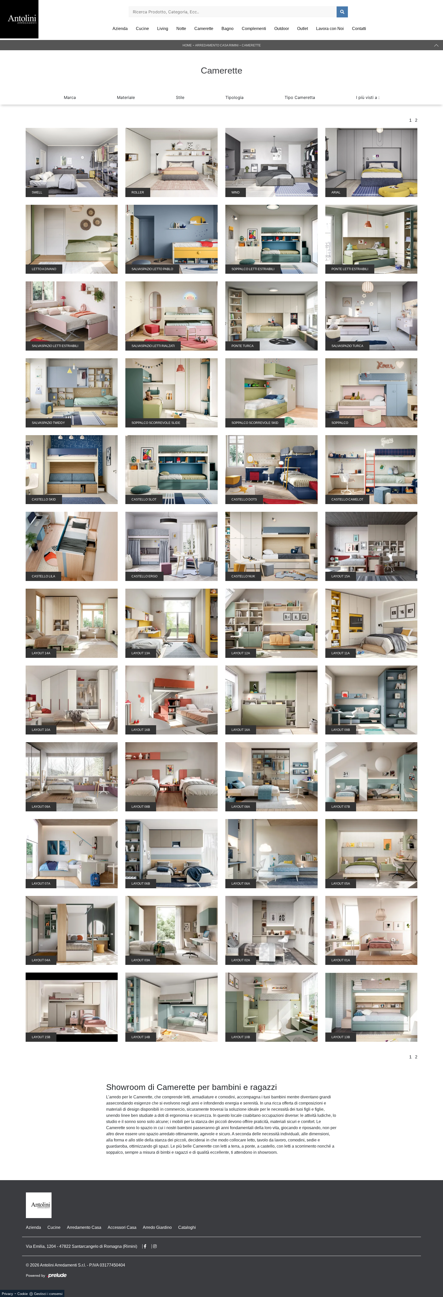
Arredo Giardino (157, 1227)
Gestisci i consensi (48, 1294)
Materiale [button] (126, 97)
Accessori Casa (122, 1227)
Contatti (359, 28)
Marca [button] (70, 97)
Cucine (142, 28)
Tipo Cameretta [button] (300, 97)
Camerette (203, 28)
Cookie (22, 1294)
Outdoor (281, 28)
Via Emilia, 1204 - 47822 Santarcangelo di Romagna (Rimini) (81, 1246)
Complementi (254, 28)
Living (162, 28)
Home (187, 45)
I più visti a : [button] (367, 97)
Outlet (302, 28)
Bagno (228, 28)
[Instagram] (157, 1246)
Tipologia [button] (234, 97)
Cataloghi (187, 1227)
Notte (181, 28)
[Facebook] (148, 1246)
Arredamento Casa (84, 1227)
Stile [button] (180, 97)
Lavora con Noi (330, 28)
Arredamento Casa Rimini (216, 45)
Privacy (7, 1294)
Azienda (120, 28)
